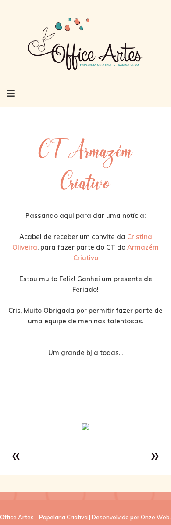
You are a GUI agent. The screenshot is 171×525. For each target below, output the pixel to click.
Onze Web (155, 517)
